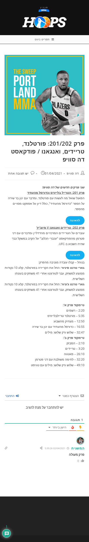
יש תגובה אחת (18, 173)
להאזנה (75, 220)
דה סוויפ (73, 173)
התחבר (10, 396)
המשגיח (77, 448)
